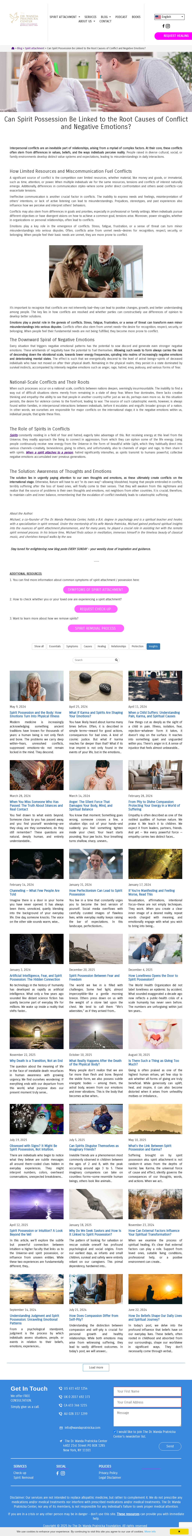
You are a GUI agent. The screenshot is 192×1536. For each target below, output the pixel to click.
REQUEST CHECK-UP (96, 609)
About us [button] (86, 21)
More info (150, 1531)
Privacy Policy (108, 1473)
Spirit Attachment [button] (64, 17)
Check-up (20, 1473)
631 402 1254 (78, 1388)
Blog (19, 48)
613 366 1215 (77, 1405)
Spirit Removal (23, 1478)
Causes (88, 646)
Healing (102, 646)
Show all (39, 646)
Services (90, 17)
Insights (153, 646)
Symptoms (72, 646)
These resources (128, 1514)
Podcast (121, 17)
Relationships (118, 646)
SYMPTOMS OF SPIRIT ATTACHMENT (96, 590)
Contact (106, 21)
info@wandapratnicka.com (82, 1428)
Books (136, 17)
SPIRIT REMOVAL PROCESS (96, 628)
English (166, 17)
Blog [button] (105, 17)
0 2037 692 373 (79, 1397)
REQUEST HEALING (176, 36)
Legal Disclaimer (110, 1478)
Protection (137, 646)
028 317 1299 (78, 1414)
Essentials (55, 646)
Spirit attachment (34, 48)
